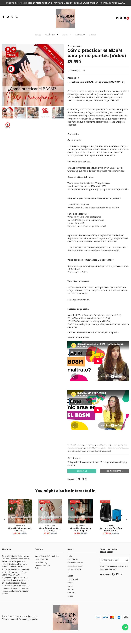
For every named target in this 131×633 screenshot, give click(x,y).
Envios (92, 34)
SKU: (69, 70)
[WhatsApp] (16, 17)
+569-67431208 (41, 559)
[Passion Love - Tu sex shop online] (65, 18)
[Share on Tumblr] (86, 479)
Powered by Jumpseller (28, 619)
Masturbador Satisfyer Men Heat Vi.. (111, 529)
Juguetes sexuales (74, 566)
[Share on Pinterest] (83, 479)
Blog (64, 34)
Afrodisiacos (72, 559)
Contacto (80, 34)
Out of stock (73, 458)
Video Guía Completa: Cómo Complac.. (80, 529)
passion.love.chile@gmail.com (47, 556)
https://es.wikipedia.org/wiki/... (105, 332)
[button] (117, 18)
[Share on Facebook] (76, 479)
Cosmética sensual (75, 562)
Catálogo (50, 34)
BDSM (70, 576)
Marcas (70, 589)
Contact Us (82, 471)
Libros (70, 586)
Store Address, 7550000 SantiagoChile (42, 565)
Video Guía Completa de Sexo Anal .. (20, 529)
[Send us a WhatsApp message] (125, 627)
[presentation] (4, 75)
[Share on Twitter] (79, 479)
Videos (70, 582)
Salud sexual (72, 579)
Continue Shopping (115, 471)
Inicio (38, 34)
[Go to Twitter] (7, 17)
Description (73, 77)
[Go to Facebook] (3, 17)
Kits (68, 572)
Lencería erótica (74, 569)
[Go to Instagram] (12, 17)
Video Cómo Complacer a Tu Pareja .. (50, 529)
